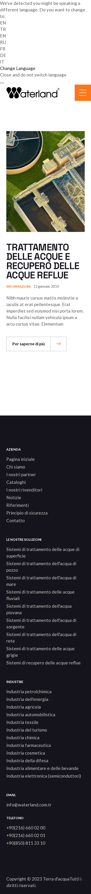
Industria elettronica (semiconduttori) (43, 776)
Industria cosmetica (25, 752)
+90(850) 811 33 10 (25, 843)
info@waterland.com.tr (29, 804)
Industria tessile (22, 722)
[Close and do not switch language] (2, 83)
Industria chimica (22, 737)
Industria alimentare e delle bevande (42, 768)
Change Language (17, 68)
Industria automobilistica (30, 714)
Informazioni (18, 286)
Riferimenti (17, 505)
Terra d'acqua (56, 878)
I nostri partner (21, 474)
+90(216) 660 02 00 (25, 827)
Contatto (15, 520)
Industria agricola (23, 706)
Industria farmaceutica (28, 745)
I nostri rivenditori (24, 489)
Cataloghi (16, 482)
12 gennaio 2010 (46, 286)
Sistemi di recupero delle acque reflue (43, 662)
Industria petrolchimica (29, 691)
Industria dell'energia (27, 699)
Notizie (13, 497)
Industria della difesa (27, 760)
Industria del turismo (26, 729)
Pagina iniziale (20, 459)
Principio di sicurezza (27, 512)
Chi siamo (15, 466)
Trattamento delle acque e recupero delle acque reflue (42, 261)
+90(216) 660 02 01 (25, 835)
